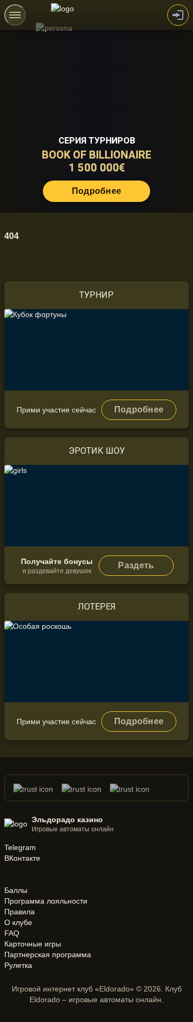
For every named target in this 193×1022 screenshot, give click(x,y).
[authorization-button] (178, 15)
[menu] (15, 15)
